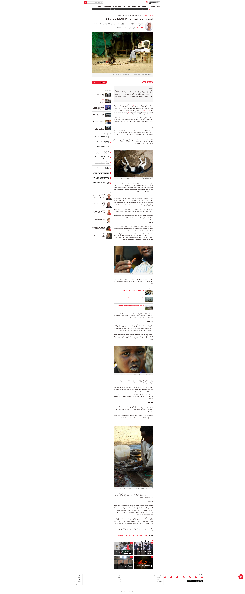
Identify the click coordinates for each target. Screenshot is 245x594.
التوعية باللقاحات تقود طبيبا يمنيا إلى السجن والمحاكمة (98, 122)
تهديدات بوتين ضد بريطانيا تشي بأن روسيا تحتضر (99, 204)
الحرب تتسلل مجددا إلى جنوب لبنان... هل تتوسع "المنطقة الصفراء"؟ (101, 177)
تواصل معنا (159, 582)
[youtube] (184, 577)
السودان (145, 535)
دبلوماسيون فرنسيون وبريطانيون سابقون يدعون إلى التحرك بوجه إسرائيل (117, 9)
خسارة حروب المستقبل (100, 219)
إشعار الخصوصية (158, 577)
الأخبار (158, 6)
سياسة (153, 6)
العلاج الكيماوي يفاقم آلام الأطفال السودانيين (133, 290)
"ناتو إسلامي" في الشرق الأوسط (99, 235)
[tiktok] (171, 577)
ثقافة (139, 6)
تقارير (143, 15)
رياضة (129, 6)
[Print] (143, 82)
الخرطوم (129, 112)
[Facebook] (202, 577)
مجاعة (126, 535)
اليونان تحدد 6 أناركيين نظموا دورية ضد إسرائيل (98, 95)
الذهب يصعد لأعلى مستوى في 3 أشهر (101, 137)
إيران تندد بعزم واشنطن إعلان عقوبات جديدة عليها (98, 101)
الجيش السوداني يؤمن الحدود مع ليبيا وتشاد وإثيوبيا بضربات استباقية (100, 162)
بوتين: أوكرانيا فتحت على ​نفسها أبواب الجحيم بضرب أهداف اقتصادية (101, 172)
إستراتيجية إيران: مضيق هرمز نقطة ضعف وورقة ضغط (98, 227)
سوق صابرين (120, 535)
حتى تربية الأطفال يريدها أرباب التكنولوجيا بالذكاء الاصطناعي (98, 212)
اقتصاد (144, 6)
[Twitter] (196, 577)
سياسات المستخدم (157, 575)
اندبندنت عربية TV (107, 6)
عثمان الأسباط (139, 28)
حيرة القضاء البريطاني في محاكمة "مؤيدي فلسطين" (123, 552)
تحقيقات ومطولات (117, 6)
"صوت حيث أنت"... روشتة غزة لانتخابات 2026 (125, 566)
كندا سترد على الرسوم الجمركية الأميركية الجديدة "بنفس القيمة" (98, 108)
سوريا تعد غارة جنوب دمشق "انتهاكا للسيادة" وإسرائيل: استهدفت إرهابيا (145, 9)
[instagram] (190, 577)
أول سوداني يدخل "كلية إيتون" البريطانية (102, 142)
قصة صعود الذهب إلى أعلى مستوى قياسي (101, 183)
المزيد (99, 6)
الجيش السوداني (138, 535)
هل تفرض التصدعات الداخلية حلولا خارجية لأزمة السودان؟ (131, 305)
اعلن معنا (159, 584)
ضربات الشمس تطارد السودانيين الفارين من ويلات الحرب (131, 298)
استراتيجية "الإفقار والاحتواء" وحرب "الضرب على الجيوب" (99, 196)
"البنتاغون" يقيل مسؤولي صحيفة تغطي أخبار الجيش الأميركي (101, 152)
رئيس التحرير (159, 579)
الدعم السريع (147, 110)
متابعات (103, 99)
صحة (124, 6)
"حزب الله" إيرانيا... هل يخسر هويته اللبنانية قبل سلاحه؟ (101, 157)
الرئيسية (151, 15)
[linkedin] (177, 577)
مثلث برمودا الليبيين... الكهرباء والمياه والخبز (144, 566)
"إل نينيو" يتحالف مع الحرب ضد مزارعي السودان (100, 167)
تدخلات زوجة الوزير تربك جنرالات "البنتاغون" (144, 552)
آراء (148, 6)
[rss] (165, 577)
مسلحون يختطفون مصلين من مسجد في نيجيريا (98, 128)
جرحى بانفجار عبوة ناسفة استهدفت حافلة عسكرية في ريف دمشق (98, 116)
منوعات (134, 6)
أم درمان (134, 105)
